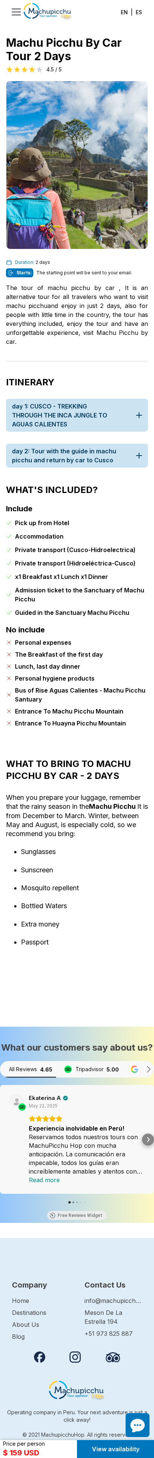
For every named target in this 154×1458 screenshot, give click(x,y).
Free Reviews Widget (80, 1215)
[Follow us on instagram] (75, 1357)
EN (124, 12)
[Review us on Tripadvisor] (112, 1357)
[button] (6, 1140)
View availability (115, 1449)
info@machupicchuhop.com (113, 1300)
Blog (18, 1336)
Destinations (29, 1312)
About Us (25, 1324)
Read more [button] (44, 1180)
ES (139, 12)
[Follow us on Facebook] (39, 1357)
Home (20, 1300)
